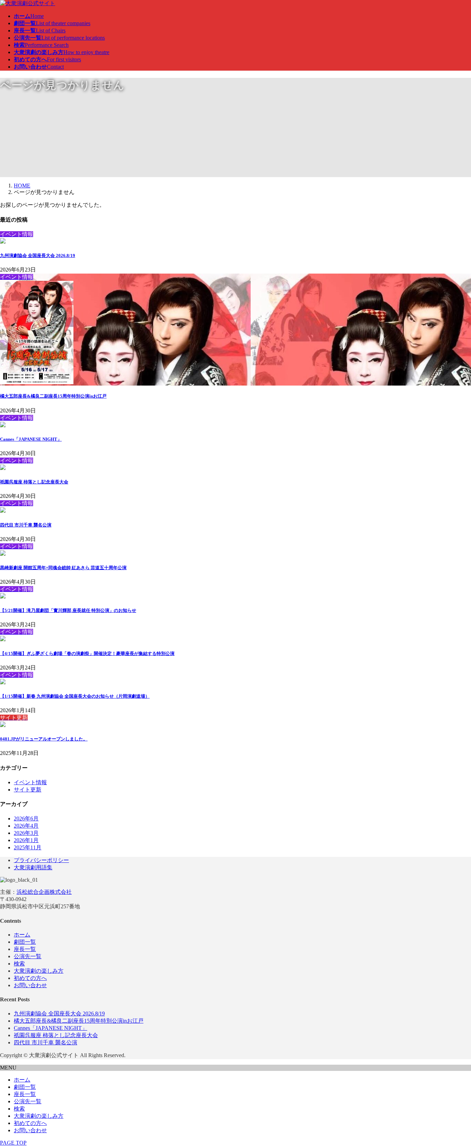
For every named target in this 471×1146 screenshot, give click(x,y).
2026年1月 (26, 840)
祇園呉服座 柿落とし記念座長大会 (34, 481)
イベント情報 (30, 782)
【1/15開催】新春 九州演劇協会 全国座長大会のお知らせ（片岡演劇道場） (75, 696)
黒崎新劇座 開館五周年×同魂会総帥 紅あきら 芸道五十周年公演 (63, 567)
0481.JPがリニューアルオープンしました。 (44, 738)
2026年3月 (26, 833)
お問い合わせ (30, 985)
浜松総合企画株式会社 (44, 892)
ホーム (22, 935)
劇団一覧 (25, 942)
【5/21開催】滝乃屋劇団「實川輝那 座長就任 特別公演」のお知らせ (68, 610)
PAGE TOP (13, 1143)
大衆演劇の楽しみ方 (38, 971)
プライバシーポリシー (41, 860)
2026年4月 (26, 826)
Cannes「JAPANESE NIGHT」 (31, 439)
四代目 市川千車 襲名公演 (25, 525)
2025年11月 (27, 847)
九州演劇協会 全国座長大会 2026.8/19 (37, 255)
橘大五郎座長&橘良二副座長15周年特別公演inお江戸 (53, 396)
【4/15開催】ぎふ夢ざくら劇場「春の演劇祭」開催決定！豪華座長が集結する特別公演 (87, 653)
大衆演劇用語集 (33, 867)
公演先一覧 (27, 956)
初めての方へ (30, 978)
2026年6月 (26, 818)
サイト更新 (27, 789)
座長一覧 (25, 949)
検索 (19, 963)
